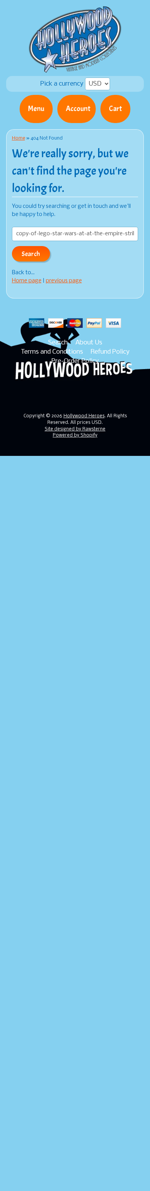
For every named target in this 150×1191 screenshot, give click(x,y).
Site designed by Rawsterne (75, 429)
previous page (64, 281)
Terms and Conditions (52, 352)
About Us (88, 342)
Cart (115, 108)
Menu (36, 108)
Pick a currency (62, 84)
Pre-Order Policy (75, 361)
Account (78, 108)
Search (58, 342)
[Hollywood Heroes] (75, 68)
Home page (27, 281)
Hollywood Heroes (84, 416)
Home (18, 138)
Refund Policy (110, 352)
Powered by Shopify (75, 435)
